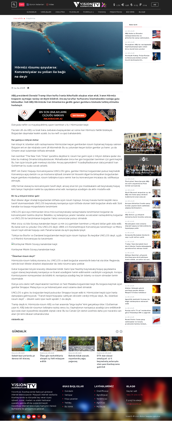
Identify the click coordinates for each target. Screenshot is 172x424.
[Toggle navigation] (14, 4)
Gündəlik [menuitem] (69, 391)
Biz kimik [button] (130, 12)
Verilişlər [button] (46, 12)
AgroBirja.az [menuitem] (102, 395)
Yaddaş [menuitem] (68, 403)
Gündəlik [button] (31, 12)
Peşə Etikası (116, 12)
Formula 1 (88, 12)
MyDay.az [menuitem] (101, 407)
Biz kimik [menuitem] (69, 407)
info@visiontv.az (133, 404)
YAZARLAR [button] (74, 12)
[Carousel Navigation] (119, 331)
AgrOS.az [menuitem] (101, 403)
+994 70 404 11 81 (134, 395)
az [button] (155, 5)
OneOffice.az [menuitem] (103, 391)
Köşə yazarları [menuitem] (71, 399)
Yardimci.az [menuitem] (102, 399)
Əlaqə (142, 12)
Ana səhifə (18, 18)
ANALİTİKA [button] (60, 12)
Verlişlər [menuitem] (68, 395)
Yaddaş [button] (102, 12)
